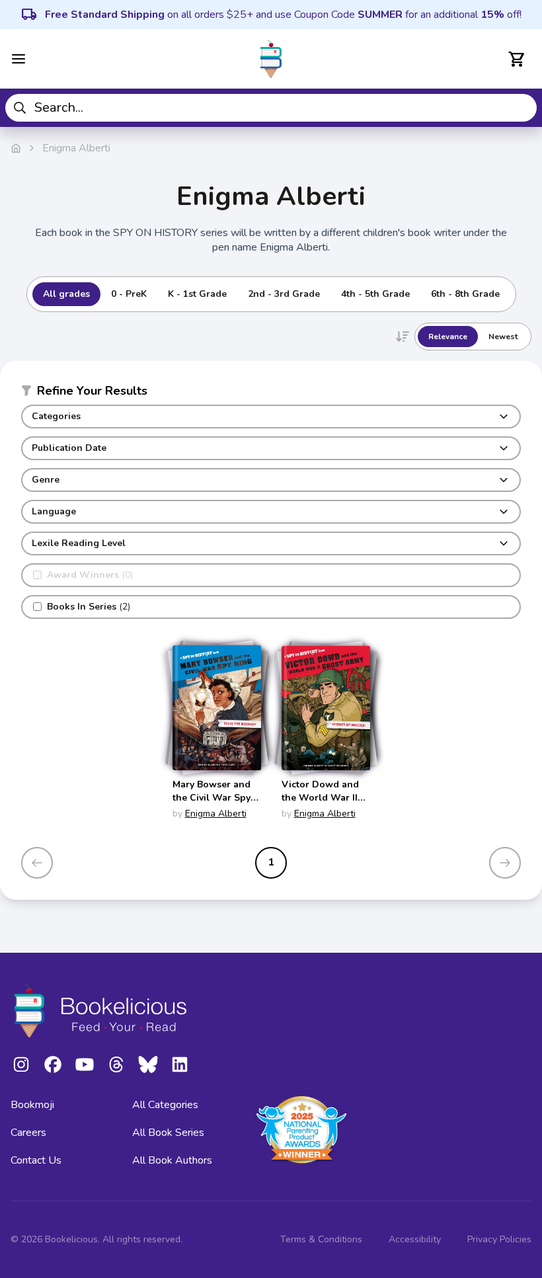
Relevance (447, 336)
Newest (503, 336)
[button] (271, 393)
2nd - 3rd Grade (284, 294)
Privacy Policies (499, 1239)
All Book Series (168, 1132)
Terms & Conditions (321, 1239)
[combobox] (271, 108)
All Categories (165, 1105)
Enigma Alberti (216, 813)
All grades (66, 294)
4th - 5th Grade (375, 294)
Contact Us (36, 1160)
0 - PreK (129, 294)
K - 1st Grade (197, 294)
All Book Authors (172, 1160)
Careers (28, 1132)
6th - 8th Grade (465, 294)
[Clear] (522, 108)
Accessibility (415, 1239)
